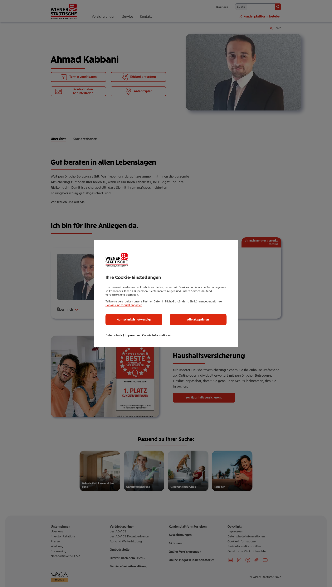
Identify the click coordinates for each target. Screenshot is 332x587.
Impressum (132, 335)
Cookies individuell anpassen (123, 305)
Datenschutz (113, 335)
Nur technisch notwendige (134, 319)
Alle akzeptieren (198, 319)
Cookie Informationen (157, 335)
